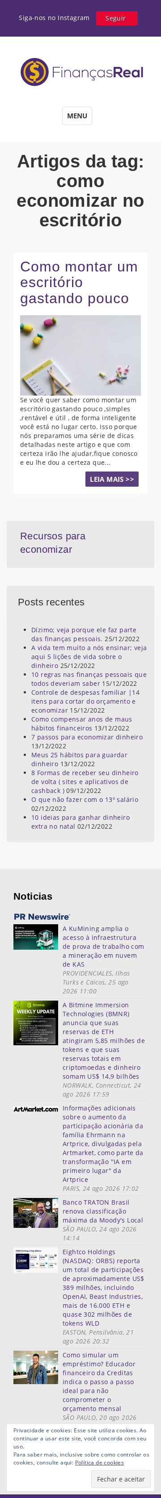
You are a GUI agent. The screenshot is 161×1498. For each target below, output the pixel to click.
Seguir (116, 18)
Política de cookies (99, 1462)
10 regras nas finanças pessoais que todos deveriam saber (89, 679)
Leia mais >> (112, 479)
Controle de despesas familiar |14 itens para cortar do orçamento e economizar (85, 701)
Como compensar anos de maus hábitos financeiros (81, 723)
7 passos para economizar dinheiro (87, 737)
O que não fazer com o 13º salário (84, 799)
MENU (77, 115)
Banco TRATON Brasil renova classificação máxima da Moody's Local (103, 1211)
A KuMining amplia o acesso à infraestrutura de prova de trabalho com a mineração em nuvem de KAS (103, 946)
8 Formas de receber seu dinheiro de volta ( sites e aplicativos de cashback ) (85, 781)
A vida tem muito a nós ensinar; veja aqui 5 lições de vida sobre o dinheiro (89, 656)
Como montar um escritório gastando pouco (79, 282)
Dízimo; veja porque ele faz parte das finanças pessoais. (83, 634)
